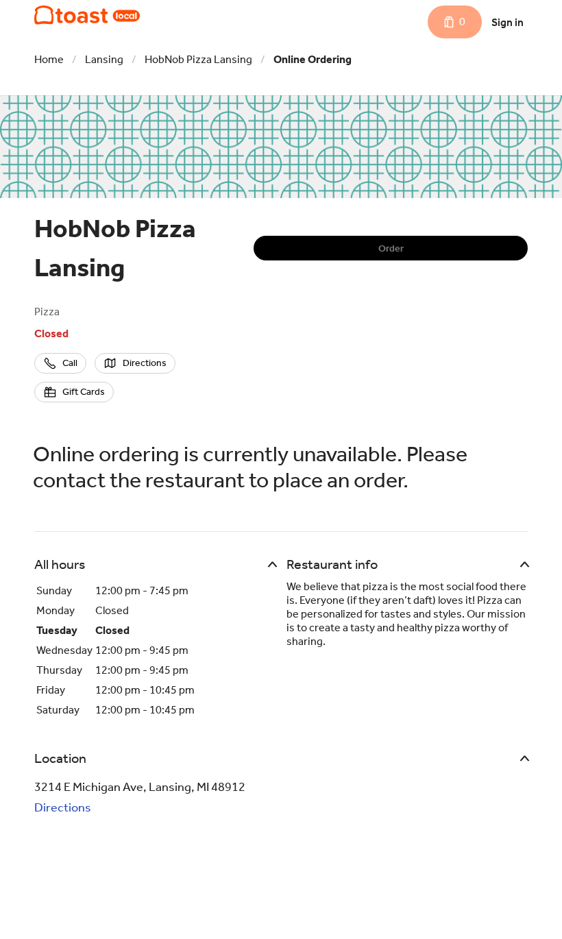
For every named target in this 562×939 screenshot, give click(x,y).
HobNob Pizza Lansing (198, 59)
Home (49, 59)
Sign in (507, 22)
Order (391, 248)
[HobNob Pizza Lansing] (87, 15)
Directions (62, 807)
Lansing (104, 59)
